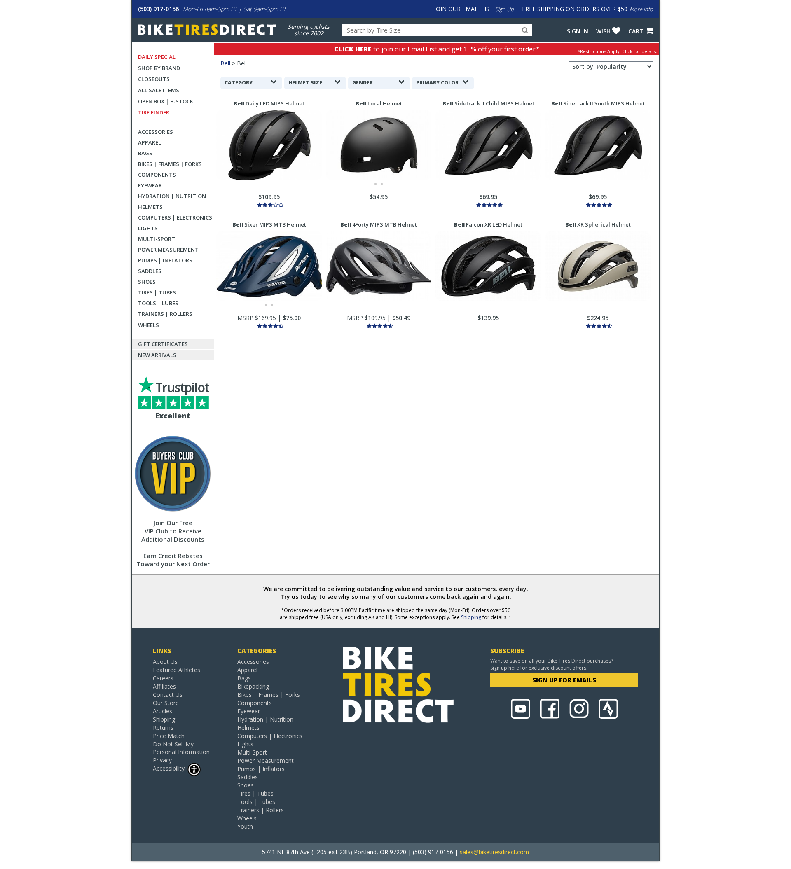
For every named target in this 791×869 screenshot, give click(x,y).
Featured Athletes (176, 670)
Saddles (149, 271)
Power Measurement (168, 249)
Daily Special (157, 57)
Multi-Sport (156, 239)
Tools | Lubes (158, 303)
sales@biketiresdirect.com (494, 852)
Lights (148, 228)
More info (641, 9)
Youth (245, 826)
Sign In (577, 31)
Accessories (155, 131)
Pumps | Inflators (165, 260)
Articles (162, 711)
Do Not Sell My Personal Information (181, 748)
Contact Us (168, 694)
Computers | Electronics (175, 217)
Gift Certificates (163, 344)
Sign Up (504, 9)
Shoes (147, 281)
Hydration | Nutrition (172, 196)
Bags (145, 153)
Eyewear (150, 185)
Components (157, 174)
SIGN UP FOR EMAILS (564, 680)
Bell (225, 63)
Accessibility (169, 768)
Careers (163, 678)
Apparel (149, 142)
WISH (603, 31)
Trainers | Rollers (165, 314)
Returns (163, 727)
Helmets (150, 206)
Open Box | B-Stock (165, 101)
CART (636, 31)
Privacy (162, 760)
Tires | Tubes (157, 292)
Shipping (471, 617)
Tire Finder (153, 112)
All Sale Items (158, 90)
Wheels (148, 325)
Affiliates (164, 686)
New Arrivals (157, 355)
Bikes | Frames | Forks (170, 164)
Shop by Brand (159, 68)
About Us (165, 662)
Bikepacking (253, 686)
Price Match (169, 736)
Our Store (166, 703)
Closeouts (154, 79)
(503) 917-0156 (158, 9)
